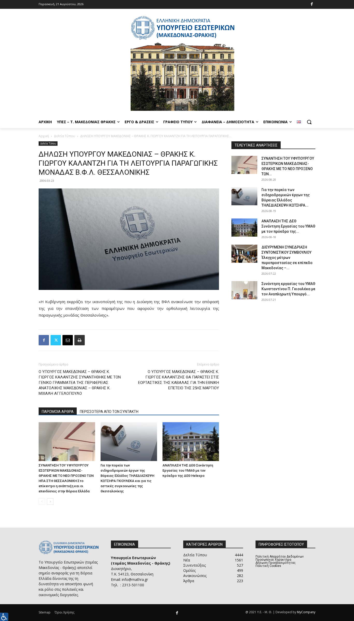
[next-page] (50, 501)
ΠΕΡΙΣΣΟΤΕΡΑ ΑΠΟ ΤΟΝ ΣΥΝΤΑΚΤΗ (109, 412)
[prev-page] (42, 501)
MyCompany (306, 612)
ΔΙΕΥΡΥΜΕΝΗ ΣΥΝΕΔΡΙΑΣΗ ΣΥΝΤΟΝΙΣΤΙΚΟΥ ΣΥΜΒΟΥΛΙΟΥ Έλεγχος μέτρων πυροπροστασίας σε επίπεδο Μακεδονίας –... (287, 257)
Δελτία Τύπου (64, 136)
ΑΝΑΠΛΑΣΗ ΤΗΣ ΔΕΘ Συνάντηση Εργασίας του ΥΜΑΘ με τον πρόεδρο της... (288, 226)
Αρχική (44, 136)
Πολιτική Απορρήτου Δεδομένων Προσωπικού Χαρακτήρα (280, 558)
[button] (309, 122)
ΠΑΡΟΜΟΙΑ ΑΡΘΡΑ (58, 412)
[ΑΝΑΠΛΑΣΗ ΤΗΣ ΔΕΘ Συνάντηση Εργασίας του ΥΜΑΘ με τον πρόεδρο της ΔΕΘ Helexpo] (190, 441)
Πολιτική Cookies (268, 566)
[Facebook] (312, 4)
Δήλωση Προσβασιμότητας (276, 563)
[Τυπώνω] (79, 340)
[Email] (67, 340)
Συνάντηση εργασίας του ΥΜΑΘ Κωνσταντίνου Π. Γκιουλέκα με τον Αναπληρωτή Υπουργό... (288, 289)
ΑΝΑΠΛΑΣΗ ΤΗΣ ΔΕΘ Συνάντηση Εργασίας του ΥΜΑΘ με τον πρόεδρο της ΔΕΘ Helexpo (187, 470)
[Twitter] (56, 340)
